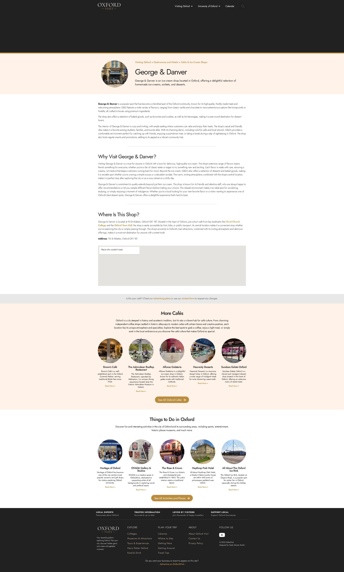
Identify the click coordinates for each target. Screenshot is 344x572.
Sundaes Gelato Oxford (234, 367)
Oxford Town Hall (123, 225)
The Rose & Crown (172, 468)
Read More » (110, 386)
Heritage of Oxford (110, 468)
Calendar (229, 6)
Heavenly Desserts (203, 367)
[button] (243, 6)
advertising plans (161, 298)
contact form (188, 298)
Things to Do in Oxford (172, 419)
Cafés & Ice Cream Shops (194, 62)
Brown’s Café (110, 367)
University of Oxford (207, 6)
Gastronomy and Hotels (166, 62)
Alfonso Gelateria (172, 367)
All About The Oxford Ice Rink (233, 469)
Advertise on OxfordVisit (172, 564)
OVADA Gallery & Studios (141, 469)
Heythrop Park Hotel (203, 468)
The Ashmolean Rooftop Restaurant (141, 368)
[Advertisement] (172, 32)
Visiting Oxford (182, 6)
